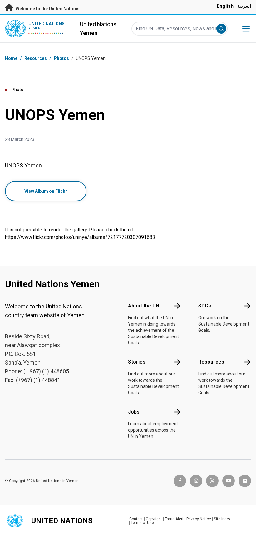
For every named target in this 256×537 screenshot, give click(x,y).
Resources (211, 362)
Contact (136, 519)
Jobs (134, 412)
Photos (61, 58)
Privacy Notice (198, 519)
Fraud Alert (174, 519)
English (225, 6)
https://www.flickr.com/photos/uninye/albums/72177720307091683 (80, 237)
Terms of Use (142, 522)
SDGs (204, 306)
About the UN (143, 306)
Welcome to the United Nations (47, 8)
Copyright (154, 519)
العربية (244, 6)
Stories (136, 362)
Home (11, 58)
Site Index (222, 519)
